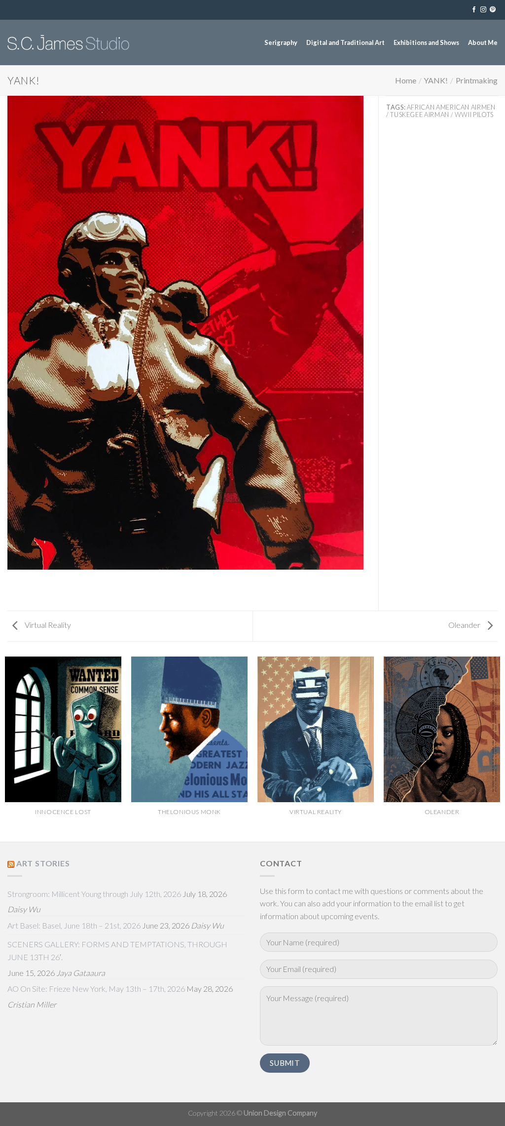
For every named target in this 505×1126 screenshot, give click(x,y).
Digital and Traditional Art (345, 42)
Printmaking (477, 80)
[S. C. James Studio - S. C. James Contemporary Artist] (68, 42)
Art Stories (43, 863)
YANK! (436, 80)
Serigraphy (280, 42)
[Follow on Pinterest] (493, 9)
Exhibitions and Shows (426, 42)
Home (405, 80)
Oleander (465, 624)
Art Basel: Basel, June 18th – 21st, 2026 (74, 925)
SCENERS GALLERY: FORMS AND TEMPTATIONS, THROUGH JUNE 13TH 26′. (117, 950)
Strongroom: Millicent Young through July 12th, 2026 (94, 893)
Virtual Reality (47, 624)
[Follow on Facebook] (474, 9)
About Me (483, 42)
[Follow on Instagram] (483, 9)
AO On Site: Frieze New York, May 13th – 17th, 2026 (96, 988)
